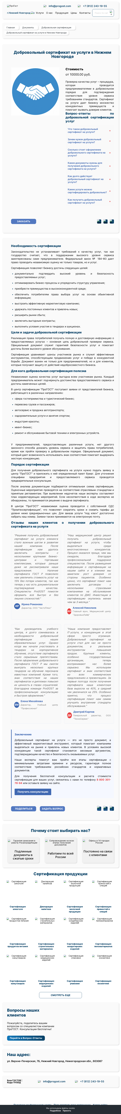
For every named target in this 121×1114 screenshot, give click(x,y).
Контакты (84, 12)
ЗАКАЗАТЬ (23, 221)
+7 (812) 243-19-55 (95, 6)
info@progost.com (60, 6)
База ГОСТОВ (14, 1080)
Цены (74, 12)
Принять (67, 1111)
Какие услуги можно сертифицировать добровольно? (89, 191)
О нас (49, 12)
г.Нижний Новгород (19, 12)
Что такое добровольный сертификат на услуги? (89, 130)
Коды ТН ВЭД (14, 1082)
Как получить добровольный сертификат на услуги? (89, 201)
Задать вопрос (52, 808)
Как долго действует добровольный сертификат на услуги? (89, 179)
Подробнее (55, 1111)
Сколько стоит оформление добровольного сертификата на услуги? (89, 152)
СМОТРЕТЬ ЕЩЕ (60, 995)
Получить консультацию (33, 791)
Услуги (40, 12)
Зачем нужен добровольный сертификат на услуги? (89, 141)
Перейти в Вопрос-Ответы (26, 1038)
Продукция (61, 12)
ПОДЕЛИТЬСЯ (23, 808)
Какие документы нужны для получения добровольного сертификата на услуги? (89, 165)
